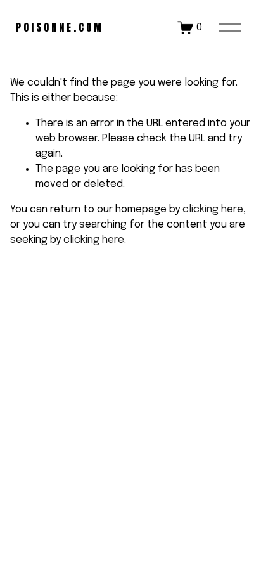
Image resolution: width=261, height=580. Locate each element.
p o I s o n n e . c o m (58, 27)
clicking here (212, 209)
